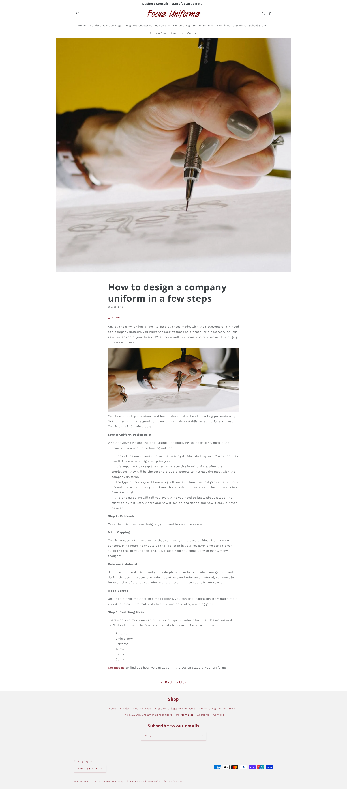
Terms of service (173, 781)
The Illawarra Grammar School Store (147, 714)
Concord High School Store (217, 708)
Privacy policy (152, 781)
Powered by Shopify (112, 781)
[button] (78, 14)
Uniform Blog (184, 714)
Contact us (116, 667)
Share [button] (116, 317)
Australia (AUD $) (88, 768)
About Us (203, 714)
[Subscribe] (202, 736)
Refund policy (134, 781)
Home (112, 708)
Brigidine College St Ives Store (175, 708)
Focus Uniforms (92, 781)
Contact (218, 714)
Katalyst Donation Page (135, 708)
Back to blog (175, 682)
